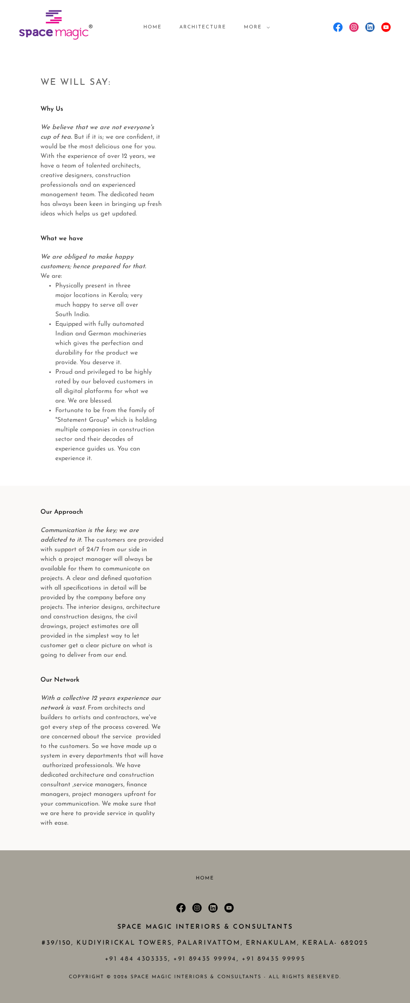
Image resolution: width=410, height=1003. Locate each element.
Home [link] (152, 27)
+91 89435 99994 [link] (205, 959)
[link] (55, 27)
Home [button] (205, 878)
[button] (255, 27)
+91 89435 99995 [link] (273, 959)
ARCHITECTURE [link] (202, 27)
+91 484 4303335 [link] (136, 959)
